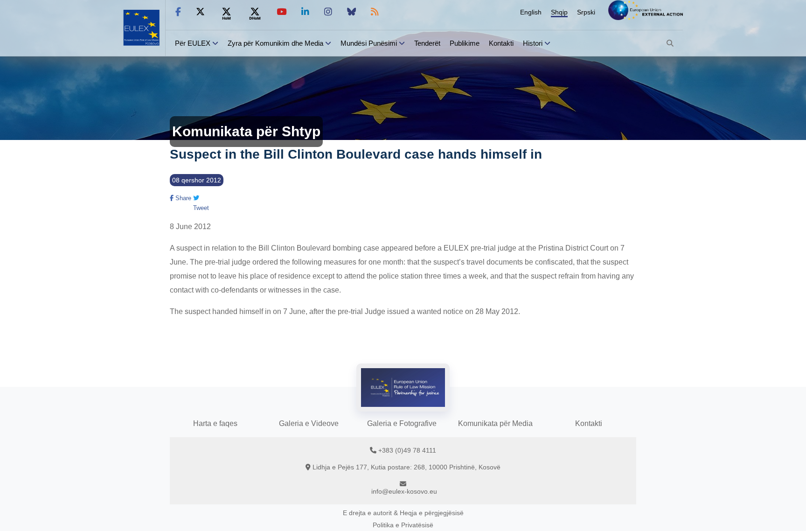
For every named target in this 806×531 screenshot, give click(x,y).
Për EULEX (192, 43)
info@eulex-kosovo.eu (404, 491)
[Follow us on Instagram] (328, 12)
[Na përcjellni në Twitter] (200, 12)
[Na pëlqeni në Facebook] (178, 12)
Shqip (559, 12)
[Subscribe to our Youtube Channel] (281, 12)
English (531, 12)
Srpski (586, 12)
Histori (532, 43)
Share (182, 198)
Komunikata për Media (495, 423)
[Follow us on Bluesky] (351, 12)
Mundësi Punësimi (368, 43)
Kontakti (501, 43)
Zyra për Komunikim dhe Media (275, 43)
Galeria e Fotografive (402, 423)
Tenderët (427, 43)
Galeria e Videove (309, 423)
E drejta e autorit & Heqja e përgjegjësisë (403, 513)
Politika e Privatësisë (403, 525)
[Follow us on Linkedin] (305, 12)
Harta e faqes (215, 423)
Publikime (464, 43)
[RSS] (375, 12)
